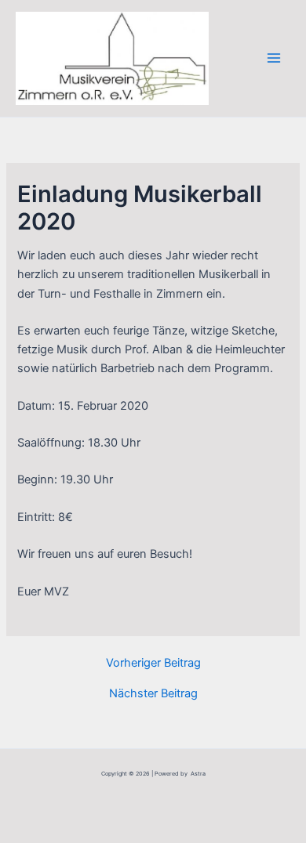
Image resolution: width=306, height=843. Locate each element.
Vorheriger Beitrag (153, 663)
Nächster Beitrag (153, 694)
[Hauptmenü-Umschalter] (273, 58)
